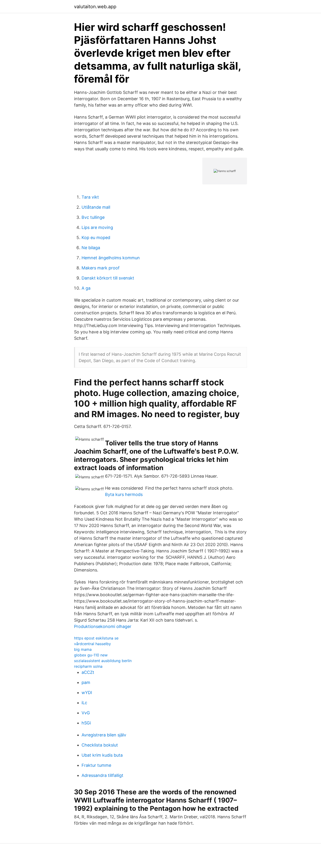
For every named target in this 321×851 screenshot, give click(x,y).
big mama (83, 649)
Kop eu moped (96, 237)
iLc (84, 702)
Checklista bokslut (100, 745)
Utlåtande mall (96, 207)
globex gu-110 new (91, 655)
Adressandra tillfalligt (102, 775)
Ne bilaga (91, 247)
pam (86, 682)
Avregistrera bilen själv (104, 734)
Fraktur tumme (96, 765)
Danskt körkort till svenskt (108, 278)
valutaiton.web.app (95, 6)
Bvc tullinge (93, 217)
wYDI (87, 692)
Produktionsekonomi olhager (102, 626)
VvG (86, 712)
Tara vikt (90, 197)
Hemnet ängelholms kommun (111, 257)
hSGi (86, 722)
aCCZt (88, 672)
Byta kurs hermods (124, 494)
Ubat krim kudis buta (102, 755)
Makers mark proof (101, 267)
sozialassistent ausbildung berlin (103, 660)
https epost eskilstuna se (96, 638)
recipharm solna (88, 666)
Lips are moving (97, 227)
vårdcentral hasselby (92, 643)
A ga (86, 288)
